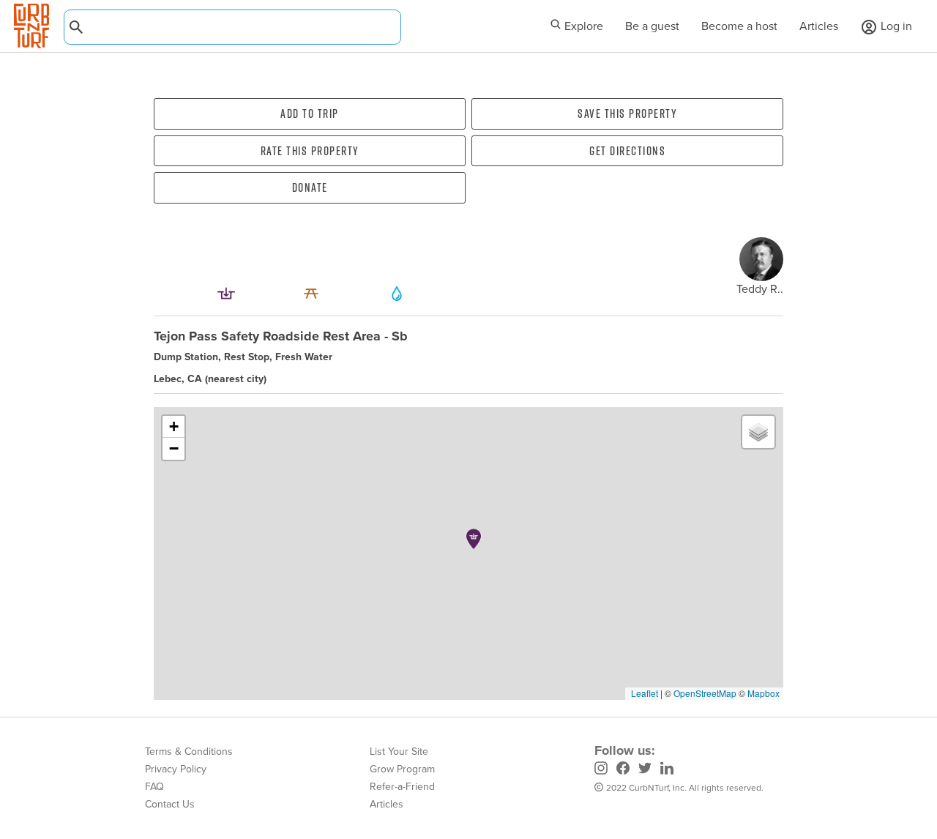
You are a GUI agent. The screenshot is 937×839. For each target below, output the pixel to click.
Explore (582, 26)
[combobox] (232, 27)
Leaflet (643, 693)
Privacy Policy (175, 769)
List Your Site (399, 751)
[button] (474, 539)
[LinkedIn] (666, 770)
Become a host (739, 26)
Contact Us (170, 804)
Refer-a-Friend (402, 786)
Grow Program (402, 769)
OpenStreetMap (704, 693)
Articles (818, 26)
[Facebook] (623, 770)
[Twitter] (645, 770)
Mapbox (763, 693)
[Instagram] (601, 770)
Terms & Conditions (189, 751)
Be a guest (652, 26)
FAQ (154, 786)
